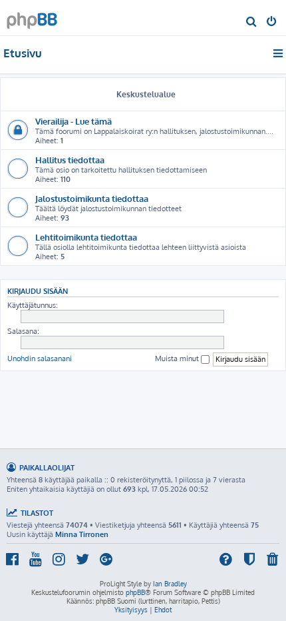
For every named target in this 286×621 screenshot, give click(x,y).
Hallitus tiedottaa (69, 159)
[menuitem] (252, 23)
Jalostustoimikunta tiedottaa (91, 198)
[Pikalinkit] (279, 53)
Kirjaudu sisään (37, 291)
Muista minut (178, 358)
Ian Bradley (170, 584)
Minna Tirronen (81, 534)
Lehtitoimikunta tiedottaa (86, 237)
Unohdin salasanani (39, 358)
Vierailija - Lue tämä (73, 121)
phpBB (135, 592)
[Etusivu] (32, 17)
